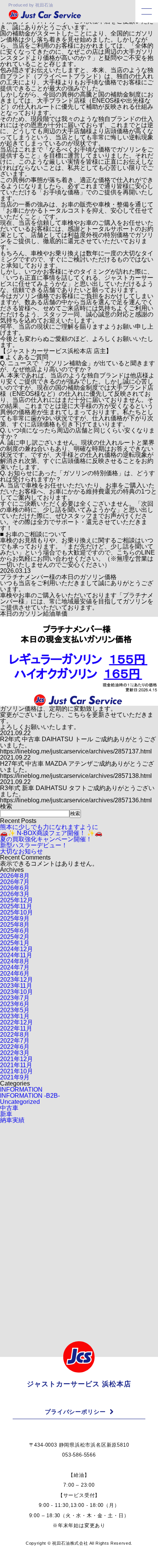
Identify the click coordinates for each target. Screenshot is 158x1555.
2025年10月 (16, 912)
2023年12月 (16, 979)
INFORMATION (21, 1089)
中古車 (9, 1108)
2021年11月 (16, 1065)
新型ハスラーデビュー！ (33, 845)
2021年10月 (16, 1071)
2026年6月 (15, 888)
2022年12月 (16, 1022)
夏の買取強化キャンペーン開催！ (46, 839)
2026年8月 (15, 876)
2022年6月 (15, 1047)
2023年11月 (16, 985)
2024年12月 (16, 949)
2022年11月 (16, 1028)
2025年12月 (16, 900)
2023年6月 (15, 1004)
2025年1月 (15, 943)
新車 (6, 1114)
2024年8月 (15, 961)
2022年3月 (15, 1053)
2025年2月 (15, 937)
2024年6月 (15, 973)
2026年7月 (15, 882)
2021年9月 (15, 1077)
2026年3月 (15, 894)
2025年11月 (16, 906)
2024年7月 (15, 967)
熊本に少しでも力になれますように (49, 827)
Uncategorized (20, 1102)
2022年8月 (15, 1034)
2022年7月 (15, 1040)
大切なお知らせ (21, 851)
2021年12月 (16, 1059)
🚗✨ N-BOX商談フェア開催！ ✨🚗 (51, 833)
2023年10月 (16, 992)
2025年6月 (15, 931)
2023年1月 (15, 1016)
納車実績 (12, 1120)
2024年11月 (16, 955)
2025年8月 (15, 924)
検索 (6, 806)
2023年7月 (15, 998)
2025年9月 (15, 918)
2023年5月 (15, 1010)
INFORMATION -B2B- (30, 1095)
